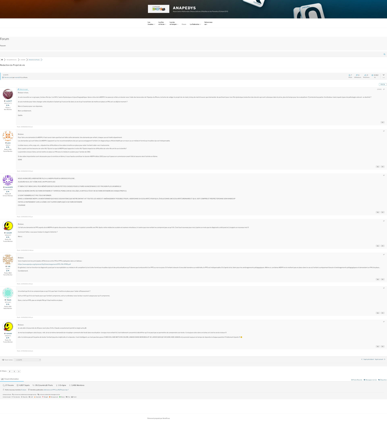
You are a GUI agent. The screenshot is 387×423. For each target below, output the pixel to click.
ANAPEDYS (184, 8)
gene (9, 143)
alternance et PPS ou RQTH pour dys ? (56, 390)
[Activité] (8, 105)
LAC (9, 266)
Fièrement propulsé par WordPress (158, 418)
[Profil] (7, 105)
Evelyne (23, 390)
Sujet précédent (368, 359)
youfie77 (9, 101)
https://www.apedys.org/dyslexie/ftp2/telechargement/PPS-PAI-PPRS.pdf (44, 264)
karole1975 (9, 187)
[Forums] (2, 59)
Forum (184, 24)
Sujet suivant (379, 359)
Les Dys (161, 23)
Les (150, 23)
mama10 (17, 77)
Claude (9, 300)
